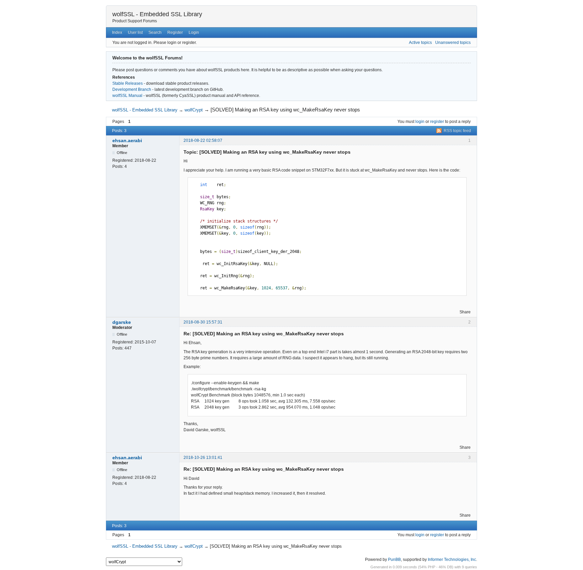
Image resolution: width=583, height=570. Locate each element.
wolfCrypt (194, 109)
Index (117, 32)
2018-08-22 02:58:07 (203, 140)
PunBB (394, 559)
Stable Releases (127, 83)
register (437, 121)
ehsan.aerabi (127, 140)
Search (155, 32)
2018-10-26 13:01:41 (203, 457)
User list (135, 32)
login (419, 121)
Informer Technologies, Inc (452, 559)
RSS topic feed (457, 130)
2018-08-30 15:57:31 (203, 322)
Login (194, 32)
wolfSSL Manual (127, 95)
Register (175, 32)
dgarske (121, 322)
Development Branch (131, 89)
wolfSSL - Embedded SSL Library (157, 14)
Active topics (420, 42)
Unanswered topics (453, 42)
